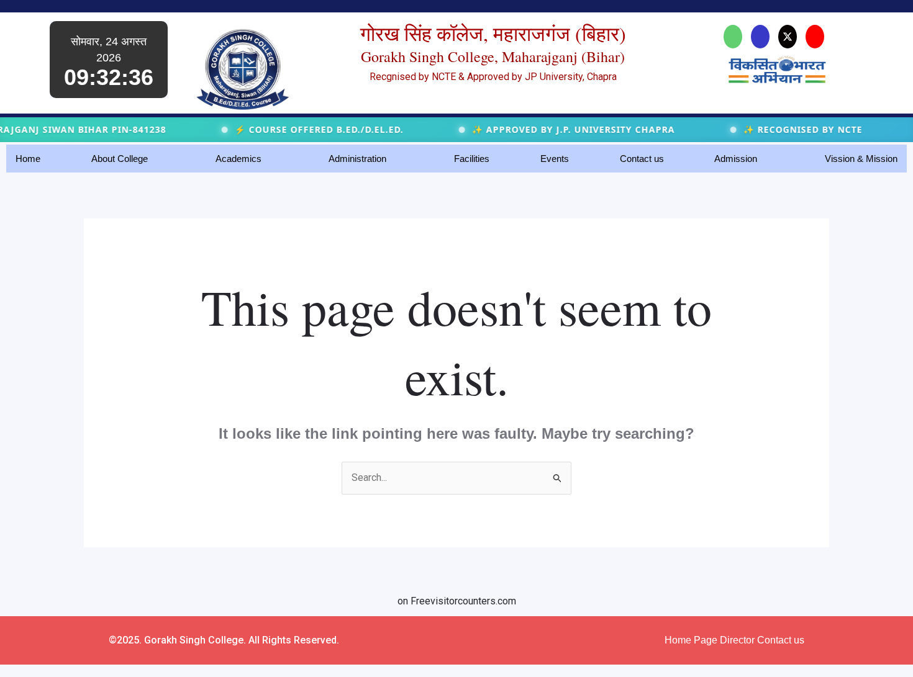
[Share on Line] (815, 36)
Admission (735, 158)
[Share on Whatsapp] (733, 36)
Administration (357, 158)
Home (28, 158)
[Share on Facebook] (760, 36)
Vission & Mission (861, 158)
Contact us (642, 158)
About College (119, 158)
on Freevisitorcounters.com (456, 601)
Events (554, 158)
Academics (238, 158)
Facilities (471, 158)
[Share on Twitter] (787, 36)
